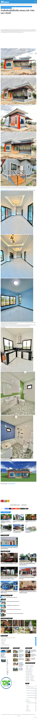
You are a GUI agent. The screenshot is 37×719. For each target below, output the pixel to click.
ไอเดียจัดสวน (2, 643)
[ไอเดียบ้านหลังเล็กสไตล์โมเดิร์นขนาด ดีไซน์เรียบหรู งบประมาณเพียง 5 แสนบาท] (9, 571)
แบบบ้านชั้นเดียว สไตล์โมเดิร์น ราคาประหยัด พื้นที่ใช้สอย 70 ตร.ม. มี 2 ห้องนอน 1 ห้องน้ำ (21, 664)
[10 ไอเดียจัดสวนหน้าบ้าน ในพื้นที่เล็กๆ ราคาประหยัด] (30, 630)
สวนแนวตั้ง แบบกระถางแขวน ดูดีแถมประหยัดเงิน (33, 655)
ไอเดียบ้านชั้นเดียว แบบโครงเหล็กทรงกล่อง (11, 597)
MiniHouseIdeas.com (11, 714)
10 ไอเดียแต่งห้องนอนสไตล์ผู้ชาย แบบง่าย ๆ (9, 563)
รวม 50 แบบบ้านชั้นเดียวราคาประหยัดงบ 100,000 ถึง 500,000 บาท (14, 613)
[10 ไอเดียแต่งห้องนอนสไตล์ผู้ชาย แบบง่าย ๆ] (9, 558)
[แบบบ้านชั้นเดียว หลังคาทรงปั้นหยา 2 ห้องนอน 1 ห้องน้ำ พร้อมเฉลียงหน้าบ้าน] (3, 660)
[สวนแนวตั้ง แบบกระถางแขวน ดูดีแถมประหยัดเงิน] (6, 623)
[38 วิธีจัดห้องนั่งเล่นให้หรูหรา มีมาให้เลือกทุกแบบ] (27, 651)
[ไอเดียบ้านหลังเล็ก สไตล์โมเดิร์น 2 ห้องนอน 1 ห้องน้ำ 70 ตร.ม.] (9, 585)
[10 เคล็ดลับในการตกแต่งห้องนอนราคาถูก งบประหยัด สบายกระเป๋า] (27, 585)
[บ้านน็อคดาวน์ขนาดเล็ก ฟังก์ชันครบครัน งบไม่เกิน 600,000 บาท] (27, 558)
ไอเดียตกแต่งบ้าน (28, 680)
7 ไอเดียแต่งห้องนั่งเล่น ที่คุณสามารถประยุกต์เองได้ (12, 601)
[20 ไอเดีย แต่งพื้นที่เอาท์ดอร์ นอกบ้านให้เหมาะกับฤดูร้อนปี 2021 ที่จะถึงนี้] (18, 630)
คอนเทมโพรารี (27, 665)
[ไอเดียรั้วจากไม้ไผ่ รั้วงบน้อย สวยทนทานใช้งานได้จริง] (18, 623)
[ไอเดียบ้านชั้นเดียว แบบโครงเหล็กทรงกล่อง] (3, 598)
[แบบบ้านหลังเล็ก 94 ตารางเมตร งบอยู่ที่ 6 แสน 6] (6, 527)
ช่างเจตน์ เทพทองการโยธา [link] (4, 190)
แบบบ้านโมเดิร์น (27, 677)
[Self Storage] (5, 501)
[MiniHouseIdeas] (5, 2)
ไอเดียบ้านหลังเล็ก (3, 640)
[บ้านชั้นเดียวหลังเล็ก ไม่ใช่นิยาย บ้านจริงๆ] (15, 660)
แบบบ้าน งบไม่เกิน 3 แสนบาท (29, 671)
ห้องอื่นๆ (28, 709)
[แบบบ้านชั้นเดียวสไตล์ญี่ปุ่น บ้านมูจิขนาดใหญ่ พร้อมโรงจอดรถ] (30, 527)
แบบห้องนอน (31, 677)
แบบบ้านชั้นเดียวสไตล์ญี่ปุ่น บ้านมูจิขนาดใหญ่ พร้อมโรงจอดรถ (30, 532)
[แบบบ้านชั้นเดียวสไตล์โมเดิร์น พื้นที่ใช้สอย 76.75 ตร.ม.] (27, 571)
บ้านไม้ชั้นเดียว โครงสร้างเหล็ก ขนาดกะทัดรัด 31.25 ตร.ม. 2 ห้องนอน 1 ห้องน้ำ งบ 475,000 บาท (6, 522)
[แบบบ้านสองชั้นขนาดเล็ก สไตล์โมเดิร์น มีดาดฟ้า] (18, 517)
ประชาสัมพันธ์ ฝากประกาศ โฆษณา (30, 686)
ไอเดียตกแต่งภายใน (3, 639)
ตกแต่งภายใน (31, 665)
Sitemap (35, 717)
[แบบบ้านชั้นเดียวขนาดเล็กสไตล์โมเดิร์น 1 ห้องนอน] (15, 669)
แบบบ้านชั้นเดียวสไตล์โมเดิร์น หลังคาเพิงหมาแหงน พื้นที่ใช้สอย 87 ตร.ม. (18, 532)
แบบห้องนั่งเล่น (27, 679)
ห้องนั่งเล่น (28, 706)
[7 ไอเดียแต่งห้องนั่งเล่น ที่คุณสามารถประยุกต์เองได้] (3, 602)
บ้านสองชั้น (27, 668)
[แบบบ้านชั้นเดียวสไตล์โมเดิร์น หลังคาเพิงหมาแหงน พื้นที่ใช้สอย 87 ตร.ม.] (18, 527)
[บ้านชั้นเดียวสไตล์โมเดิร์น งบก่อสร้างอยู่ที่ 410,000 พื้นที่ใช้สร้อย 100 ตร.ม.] (8, 651)
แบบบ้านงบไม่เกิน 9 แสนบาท (29, 674)
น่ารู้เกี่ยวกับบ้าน (3, 642)
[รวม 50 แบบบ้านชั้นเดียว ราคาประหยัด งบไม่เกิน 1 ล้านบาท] (3, 610)
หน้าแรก (2, 4)
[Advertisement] (18, 22)
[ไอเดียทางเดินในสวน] (30, 623)
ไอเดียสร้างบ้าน (32, 680)
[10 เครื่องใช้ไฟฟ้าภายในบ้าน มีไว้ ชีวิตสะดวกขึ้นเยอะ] (3, 606)
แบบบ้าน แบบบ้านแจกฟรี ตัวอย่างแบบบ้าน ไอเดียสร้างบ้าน (10, 4)
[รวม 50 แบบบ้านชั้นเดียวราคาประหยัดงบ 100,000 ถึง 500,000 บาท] (3, 614)
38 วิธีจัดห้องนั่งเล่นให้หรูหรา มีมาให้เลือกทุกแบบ (33, 651)
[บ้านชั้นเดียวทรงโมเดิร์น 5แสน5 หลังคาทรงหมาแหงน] (15, 651)
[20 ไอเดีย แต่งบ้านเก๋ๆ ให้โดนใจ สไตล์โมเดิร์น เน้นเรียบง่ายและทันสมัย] (15, 655)
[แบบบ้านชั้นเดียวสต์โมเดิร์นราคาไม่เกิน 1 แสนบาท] (30, 517)
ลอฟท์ (30, 668)
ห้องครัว (28, 705)
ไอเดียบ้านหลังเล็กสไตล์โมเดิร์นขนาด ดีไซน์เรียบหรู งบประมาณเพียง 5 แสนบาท (9, 578)
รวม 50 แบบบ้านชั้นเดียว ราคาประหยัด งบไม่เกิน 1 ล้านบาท (13, 609)
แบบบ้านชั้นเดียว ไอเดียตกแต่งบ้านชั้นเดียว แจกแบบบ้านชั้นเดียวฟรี (24, 6)
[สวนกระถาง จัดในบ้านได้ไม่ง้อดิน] (27, 659)
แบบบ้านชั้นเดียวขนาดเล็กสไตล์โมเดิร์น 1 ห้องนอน (21, 669)
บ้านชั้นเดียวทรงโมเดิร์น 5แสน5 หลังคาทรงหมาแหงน (21, 651)
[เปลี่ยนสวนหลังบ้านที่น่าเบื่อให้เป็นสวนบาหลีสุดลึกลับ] (6, 630)
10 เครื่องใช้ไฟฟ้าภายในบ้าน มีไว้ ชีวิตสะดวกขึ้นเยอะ (12, 605)
